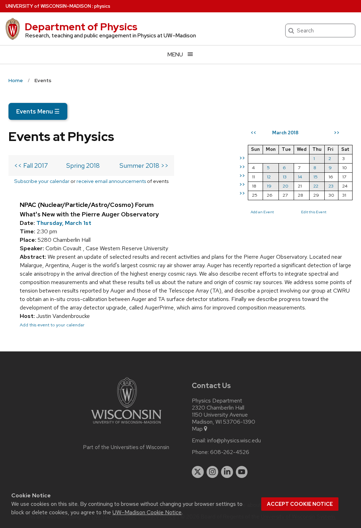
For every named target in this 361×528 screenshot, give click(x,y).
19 (269, 186)
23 (331, 186)
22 (315, 186)
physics (102, 6)
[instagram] (213, 472)
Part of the (126, 447)
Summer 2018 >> (144, 165)
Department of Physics (81, 26)
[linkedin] (227, 472)
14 (300, 177)
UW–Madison (48, 6)
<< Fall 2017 (31, 165)
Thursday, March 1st (63, 223)
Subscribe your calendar (41, 181)
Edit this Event (313, 211)
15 (315, 177)
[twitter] (198, 472)
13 (285, 177)
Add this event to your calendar (52, 325)
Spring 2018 (83, 165)
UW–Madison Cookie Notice (147, 512)
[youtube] (242, 472)
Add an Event (262, 211)
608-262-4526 (229, 452)
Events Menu (38, 111)
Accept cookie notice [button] (300, 504)
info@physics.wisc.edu (234, 440)
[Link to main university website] (126, 425)
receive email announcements (111, 181)
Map (197, 428)
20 (285, 186)
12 (269, 177)
